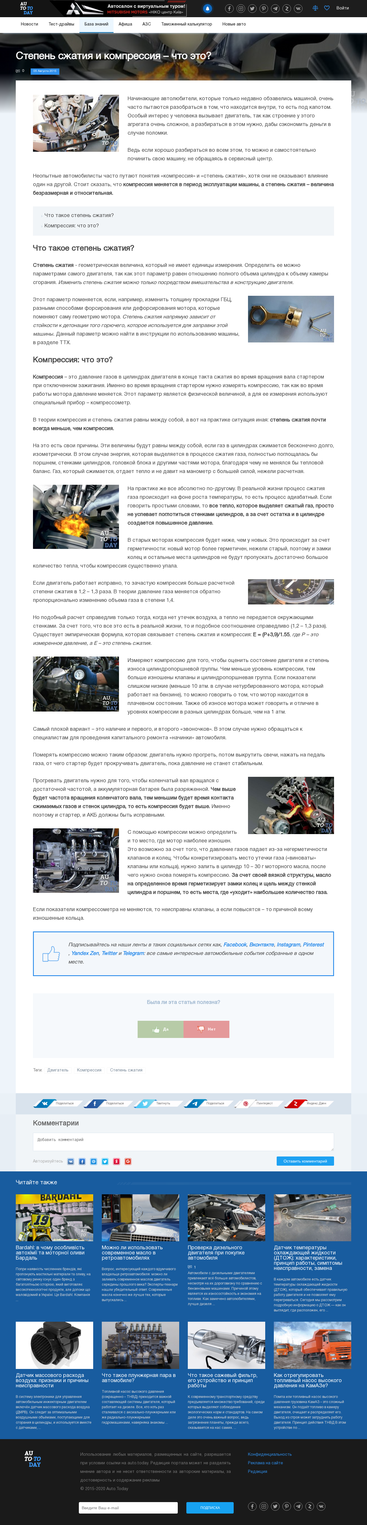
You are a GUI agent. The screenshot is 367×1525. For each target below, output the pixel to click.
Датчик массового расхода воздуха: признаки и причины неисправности (52, 1380)
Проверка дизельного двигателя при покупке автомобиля (216, 1253)
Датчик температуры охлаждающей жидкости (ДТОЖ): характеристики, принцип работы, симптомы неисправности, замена (308, 1258)
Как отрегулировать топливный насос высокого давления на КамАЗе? (308, 1380)
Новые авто (234, 24)
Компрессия (89, 1070)
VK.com (70, 1161)
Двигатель (58, 1070)
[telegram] (275, 8)
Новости (29, 24)
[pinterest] (263, 8)
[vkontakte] (298, 8)
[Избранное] (327, 9)
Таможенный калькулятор (186, 24)
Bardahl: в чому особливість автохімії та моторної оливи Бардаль (50, 1253)
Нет (211, 1029)
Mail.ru (93, 1161)
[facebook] (229, 8)
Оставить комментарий (305, 1161)
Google (128, 1161)
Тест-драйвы (61, 24)
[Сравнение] (315, 9)
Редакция (257, 1472)
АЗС (146, 24)
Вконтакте (261, 945)
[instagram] (241, 8)
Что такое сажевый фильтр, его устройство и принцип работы (222, 1380)
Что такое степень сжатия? (79, 215)
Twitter (109, 953)
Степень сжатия (126, 1070)
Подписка (210, 1508)
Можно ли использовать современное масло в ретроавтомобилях (132, 1253)
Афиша (125, 24)
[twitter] (252, 8)
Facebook (234, 945)
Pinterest (313, 945)
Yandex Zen (85, 953)
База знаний (96, 24)
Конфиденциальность (270, 1455)
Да (165, 1029)
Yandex (116, 1161)
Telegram (133, 953)
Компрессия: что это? (71, 226)
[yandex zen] (286, 8)
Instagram (288, 945)
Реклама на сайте (265, 1463)
